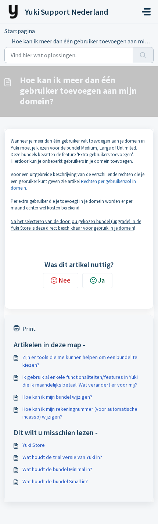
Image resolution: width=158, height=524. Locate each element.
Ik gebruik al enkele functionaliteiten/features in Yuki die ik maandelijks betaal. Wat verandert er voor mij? (80, 381)
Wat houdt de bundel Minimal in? (57, 469)
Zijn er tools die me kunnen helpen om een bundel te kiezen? (79, 361)
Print (29, 328)
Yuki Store (33, 445)
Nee (65, 280)
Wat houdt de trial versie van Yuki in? (62, 457)
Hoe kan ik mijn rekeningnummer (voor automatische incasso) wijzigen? (79, 413)
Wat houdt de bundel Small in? (55, 481)
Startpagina (19, 31)
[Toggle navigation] (146, 11)
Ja (101, 280)
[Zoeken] (143, 55)
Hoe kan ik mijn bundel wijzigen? (57, 397)
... (49, 31)
